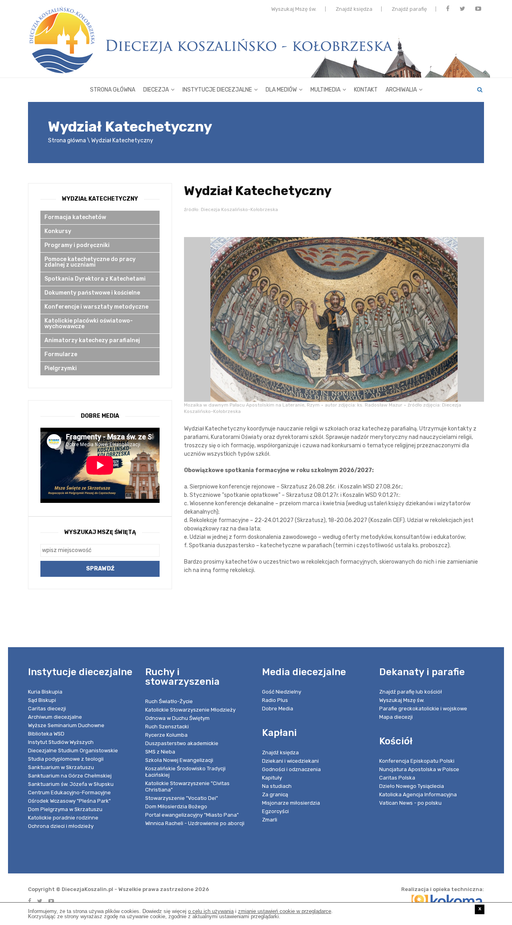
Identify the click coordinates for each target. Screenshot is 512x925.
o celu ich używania (211, 911)
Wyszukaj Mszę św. (293, 9)
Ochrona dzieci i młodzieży (61, 826)
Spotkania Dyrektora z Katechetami (95, 278)
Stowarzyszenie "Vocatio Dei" (181, 798)
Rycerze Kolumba (166, 735)
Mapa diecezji (396, 717)
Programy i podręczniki (77, 245)
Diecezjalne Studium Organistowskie (73, 751)
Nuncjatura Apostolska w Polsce (419, 769)
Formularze (60, 354)
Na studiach (277, 786)
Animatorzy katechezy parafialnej (92, 340)
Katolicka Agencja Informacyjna (418, 794)
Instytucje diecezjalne (217, 89)
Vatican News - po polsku (410, 803)
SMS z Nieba (160, 752)
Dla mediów (281, 89)
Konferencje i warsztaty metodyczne (96, 306)
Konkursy (57, 231)
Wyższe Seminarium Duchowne (66, 725)
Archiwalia (401, 89)
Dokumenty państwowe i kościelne (92, 292)
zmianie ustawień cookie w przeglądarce (284, 911)
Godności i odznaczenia (291, 769)
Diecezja (156, 89)
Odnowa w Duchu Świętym (177, 718)
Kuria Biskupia (45, 692)
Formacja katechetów (75, 217)
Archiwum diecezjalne (55, 717)
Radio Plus (275, 700)
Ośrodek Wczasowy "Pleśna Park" (69, 801)
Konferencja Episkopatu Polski (416, 761)
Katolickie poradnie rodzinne (63, 818)
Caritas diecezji (47, 709)
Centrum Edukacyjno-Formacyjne (69, 792)
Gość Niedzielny (281, 692)
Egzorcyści (275, 811)
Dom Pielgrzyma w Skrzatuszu (65, 809)
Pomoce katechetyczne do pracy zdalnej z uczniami (90, 262)
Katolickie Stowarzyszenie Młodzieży (190, 710)
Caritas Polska (397, 778)
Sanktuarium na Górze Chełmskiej (70, 776)
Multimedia (325, 89)
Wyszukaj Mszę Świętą (100, 532)
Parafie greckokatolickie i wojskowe (423, 709)
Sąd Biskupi (42, 700)
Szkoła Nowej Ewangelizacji (179, 760)
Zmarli (269, 820)
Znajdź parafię (409, 9)
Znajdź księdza (354, 9)
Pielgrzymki (60, 368)
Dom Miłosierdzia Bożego (176, 806)
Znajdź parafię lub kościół (410, 692)
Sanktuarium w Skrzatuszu (61, 767)
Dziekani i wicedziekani (290, 761)
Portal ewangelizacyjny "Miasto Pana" (192, 815)
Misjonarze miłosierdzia (291, 803)
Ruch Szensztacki (167, 727)
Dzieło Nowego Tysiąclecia (411, 786)
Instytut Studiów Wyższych (61, 742)
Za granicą (275, 794)
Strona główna (112, 89)
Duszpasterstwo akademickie (181, 743)
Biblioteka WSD (46, 734)
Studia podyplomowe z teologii (66, 759)
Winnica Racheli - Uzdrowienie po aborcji (194, 823)
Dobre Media (277, 709)
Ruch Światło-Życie (169, 701)
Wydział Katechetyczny (100, 198)
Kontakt (366, 89)
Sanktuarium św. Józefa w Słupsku (71, 784)
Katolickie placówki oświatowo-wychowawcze (88, 323)
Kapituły (272, 778)
